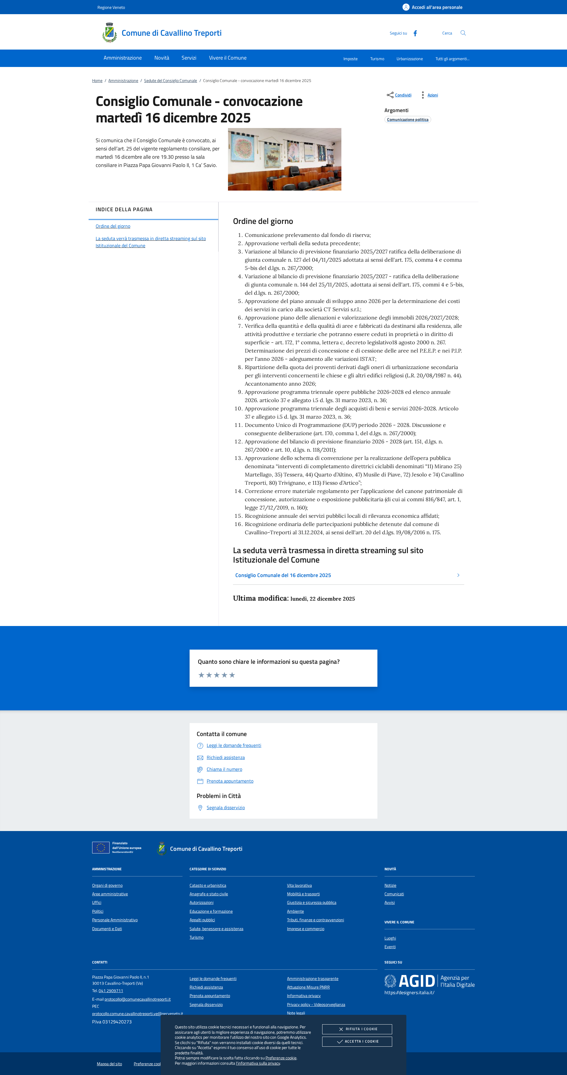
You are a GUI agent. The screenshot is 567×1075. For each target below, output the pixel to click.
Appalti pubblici (202, 920)
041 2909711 (111, 990)
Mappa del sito (109, 1064)
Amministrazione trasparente (312, 978)
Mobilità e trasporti (303, 894)
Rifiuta (362, 1029)
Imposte (350, 58)
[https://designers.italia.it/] (429, 981)
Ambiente (295, 911)
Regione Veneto (111, 7)
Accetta (362, 1041)
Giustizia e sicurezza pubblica (311, 902)
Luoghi (390, 938)
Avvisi (389, 902)
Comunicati (394, 894)
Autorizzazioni (202, 902)
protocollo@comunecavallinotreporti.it (138, 999)
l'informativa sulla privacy (258, 1063)
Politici (97, 911)
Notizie (390, 885)
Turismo (377, 58)
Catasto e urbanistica (208, 885)
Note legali (296, 1013)
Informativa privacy (304, 995)
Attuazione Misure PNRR (308, 987)
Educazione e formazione (211, 911)
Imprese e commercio (305, 928)
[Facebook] (413, 33)
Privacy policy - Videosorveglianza (316, 1004)
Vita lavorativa (299, 885)
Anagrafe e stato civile (209, 894)
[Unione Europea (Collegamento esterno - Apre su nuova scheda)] (118, 848)
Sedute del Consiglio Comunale (170, 80)
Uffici (96, 902)
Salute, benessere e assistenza (216, 928)
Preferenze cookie (280, 1058)
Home (97, 80)
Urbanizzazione (410, 58)
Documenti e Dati (107, 928)
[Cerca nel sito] (463, 33)
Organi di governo (107, 885)
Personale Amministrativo (115, 920)
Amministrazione (123, 80)
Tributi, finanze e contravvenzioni (315, 920)
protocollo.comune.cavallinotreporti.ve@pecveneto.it (137, 1013)
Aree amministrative (110, 894)
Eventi (390, 946)
